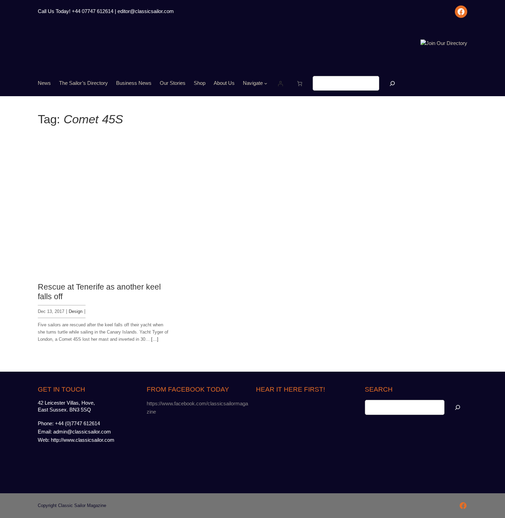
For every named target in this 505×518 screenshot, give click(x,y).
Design (75, 311)
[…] (154, 339)
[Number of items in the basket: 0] (299, 83)
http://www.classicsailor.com (82, 440)
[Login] (280, 83)
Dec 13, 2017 (51, 311)
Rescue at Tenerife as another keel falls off (99, 291)
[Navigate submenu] (265, 83)
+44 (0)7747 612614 (77, 423)
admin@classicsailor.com (82, 432)
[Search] (392, 83)
